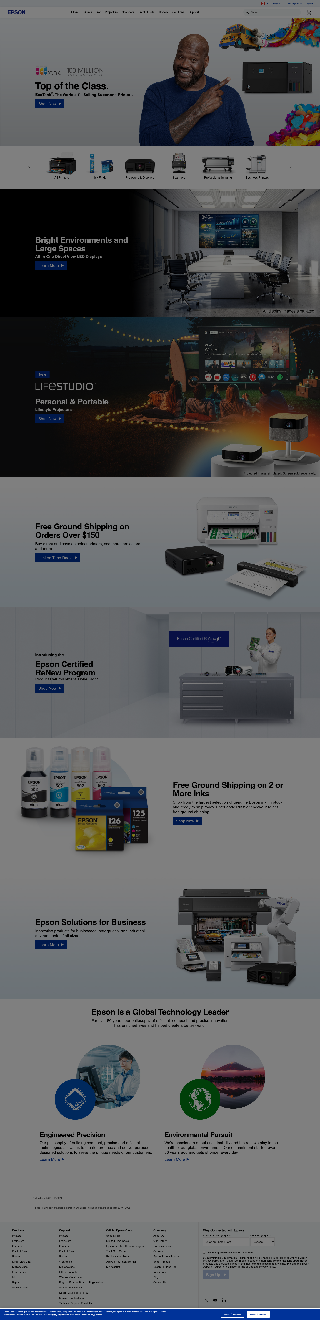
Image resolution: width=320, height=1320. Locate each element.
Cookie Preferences (232, 1314)
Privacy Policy (57, 1315)
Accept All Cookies (258, 1314)
